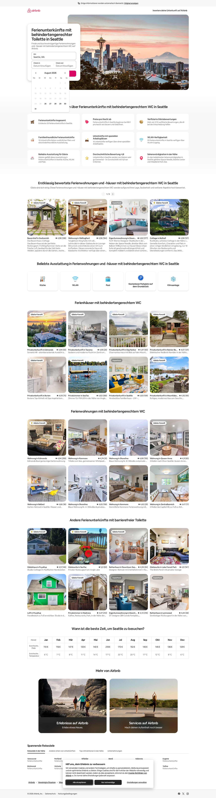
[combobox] (54, 57)
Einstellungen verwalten (137, 782)
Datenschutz (50, 794)
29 (60, 104)
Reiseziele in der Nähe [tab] (36, 751)
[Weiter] (113, 194)
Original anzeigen (131, 3)
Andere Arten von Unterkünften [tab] (62, 751)
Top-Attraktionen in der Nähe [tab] (91, 751)
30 (65, 104)
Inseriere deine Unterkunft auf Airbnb (170, 10)
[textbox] (43, 65)
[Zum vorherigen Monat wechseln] (36, 73)
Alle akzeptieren (79, 782)
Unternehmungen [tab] (115, 751)
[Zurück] (103, 194)
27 (50, 104)
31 (35, 109)
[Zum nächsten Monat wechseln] (65, 73)
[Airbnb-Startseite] (33, 10)
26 (45, 104)
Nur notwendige (108, 782)
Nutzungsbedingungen (67, 794)
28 (55, 104)
